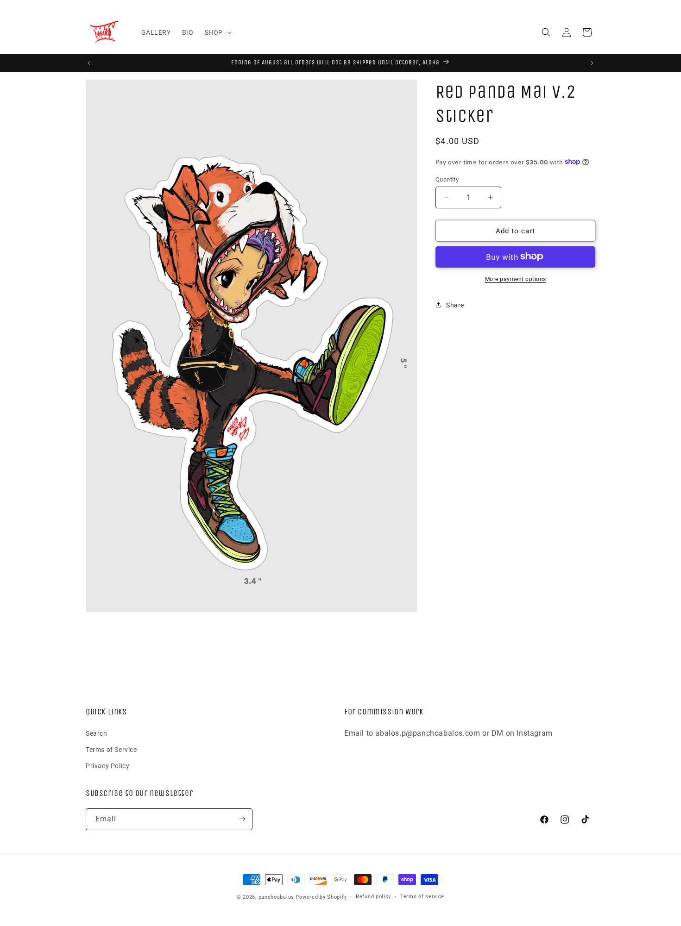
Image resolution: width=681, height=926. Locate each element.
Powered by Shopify (321, 897)
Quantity (447, 178)
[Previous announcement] (89, 63)
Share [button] (455, 304)
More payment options (515, 278)
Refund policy (373, 897)
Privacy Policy (107, 766)
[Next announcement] (592, 63)
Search (96, 733)
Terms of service (422, 897)
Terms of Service (111, 749)
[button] (217, 32)
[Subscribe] (242, 819)
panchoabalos (276, 897)
